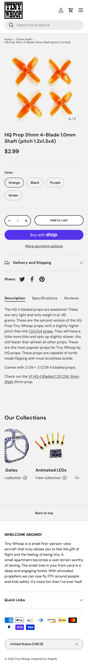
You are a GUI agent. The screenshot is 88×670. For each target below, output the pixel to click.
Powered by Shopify (44, 659)
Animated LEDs (49, 470)
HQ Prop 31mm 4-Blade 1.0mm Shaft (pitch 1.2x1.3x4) (37, 42)
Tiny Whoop (22, 659)
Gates (9, 470)
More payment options (44, 246)
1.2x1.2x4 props (41, 331)
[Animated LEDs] (49, 446)
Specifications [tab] (45, 298)
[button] (71, 10)
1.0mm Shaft (24, 39)
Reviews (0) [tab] (74, 298)
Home (8, 39)
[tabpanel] (44, 346)
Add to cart (59, 220)
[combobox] (44, 25)
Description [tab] (15, 298)
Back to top (44, 513)
